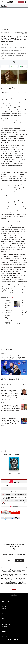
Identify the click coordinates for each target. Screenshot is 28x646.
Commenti (5, 88)
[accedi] (25, 2)
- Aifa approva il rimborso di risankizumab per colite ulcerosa (13, 500)
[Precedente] (2, 312)
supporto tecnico (7, 584)
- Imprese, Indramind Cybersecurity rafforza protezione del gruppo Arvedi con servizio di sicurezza (13, 488)
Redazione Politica (6, 384)
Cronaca (4, 29)
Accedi (8, 560)
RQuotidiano (4, 44)
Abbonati (20, 1)
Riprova (14, 589)
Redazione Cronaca (8, 323)
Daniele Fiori (4, 428)
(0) (19, 323)
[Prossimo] (25, 312)
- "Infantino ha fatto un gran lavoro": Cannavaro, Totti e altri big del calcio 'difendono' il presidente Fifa (14, 495)
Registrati (19, 560)
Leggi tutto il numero (14, 473)
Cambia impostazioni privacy (8, 603)
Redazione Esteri (5, 399)
